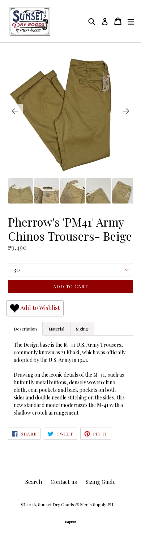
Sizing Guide (101, 481)
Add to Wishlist (39, 307)
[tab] (56, 329)
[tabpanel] (70, 378)
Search (33, 481)
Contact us (64, 481)
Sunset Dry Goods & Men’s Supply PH (75, 504)
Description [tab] (25, 329)
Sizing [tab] (82, 329)
